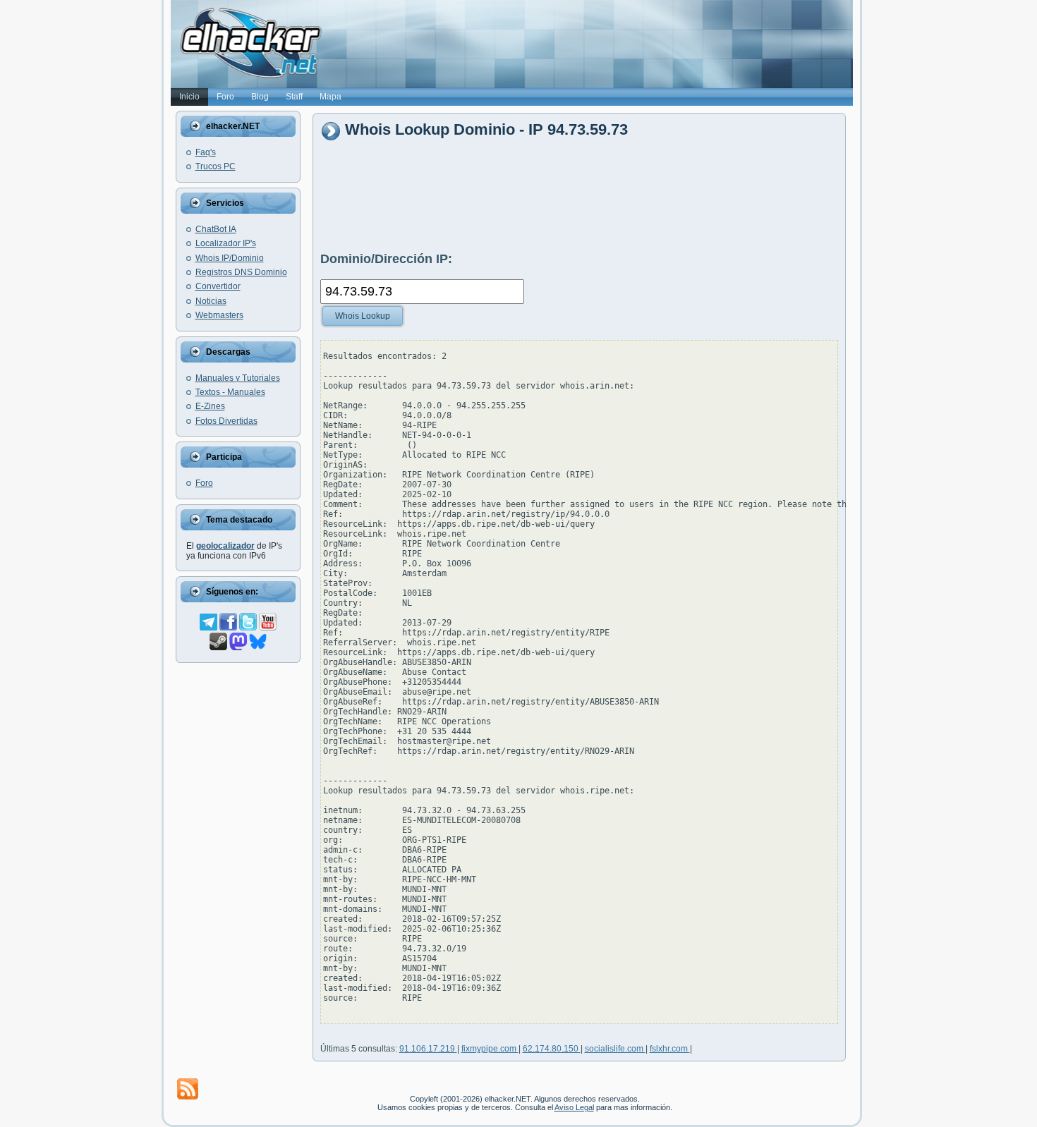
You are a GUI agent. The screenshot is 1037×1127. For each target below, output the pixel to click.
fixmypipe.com (489, 1049)
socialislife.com (615, 1049)
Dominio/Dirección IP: (386, 259)
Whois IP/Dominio (229, 258)
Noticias (210, 301)
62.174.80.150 (552, 1049)
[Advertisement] (577, 195)
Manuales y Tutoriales (237, 378)
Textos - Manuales (230, 392)
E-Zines (210, 406)
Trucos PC (215, 166)
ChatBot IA (215, 229)
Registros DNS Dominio (241, 272)
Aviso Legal (574, 1107)
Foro (204, 483)
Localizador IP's (225, 243)
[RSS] (187, 1089)
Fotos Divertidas (226, 421)
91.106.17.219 (428, 1049)
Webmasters (219, 315)
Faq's (205, 152)
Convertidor (218, 286)
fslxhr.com (670, 1049)
